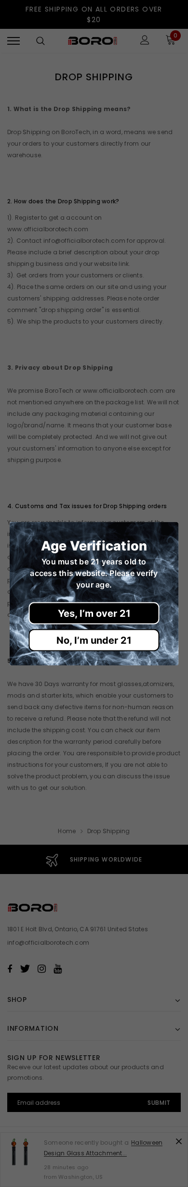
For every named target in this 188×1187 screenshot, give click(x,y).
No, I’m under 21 (94, 640)
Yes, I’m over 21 (94, 613)
